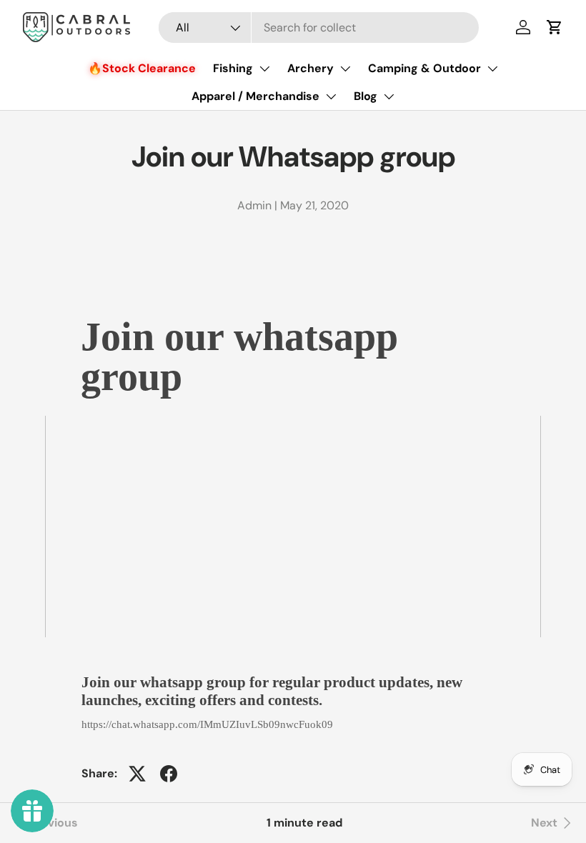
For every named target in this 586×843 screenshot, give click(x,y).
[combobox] (319, 27)
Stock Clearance (149, 68)
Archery (310, 68)
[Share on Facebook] (168, 773)
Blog (365, 96)
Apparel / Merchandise (255, 96)
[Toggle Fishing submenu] (264, 68)
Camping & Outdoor (424, 68)
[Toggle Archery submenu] (345, 68)
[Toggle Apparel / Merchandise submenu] (330, 96)
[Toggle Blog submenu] (388, 96)
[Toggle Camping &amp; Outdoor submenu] (492, 68)
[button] (554, 27)
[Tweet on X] (137, 773)
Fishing (233, 68)
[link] (553, 823)
